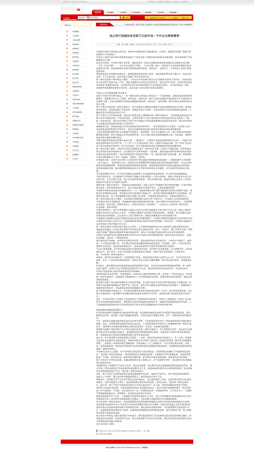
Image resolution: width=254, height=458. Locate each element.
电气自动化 (76, 99)
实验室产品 (76, 121)
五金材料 (75, 133)
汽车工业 (75, 150)
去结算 (175, 18)
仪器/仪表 (75, 65)
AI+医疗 (75, 159)
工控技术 (75, 95)
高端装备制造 (77, 87)
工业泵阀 (75, 108)
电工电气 (75, 78)
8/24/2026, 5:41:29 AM (79, 2)
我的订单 (185, 18)
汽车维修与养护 (78, 138)
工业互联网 (136, 12)
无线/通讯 (75, 91)
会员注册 (185, 2)
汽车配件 (75, 146)
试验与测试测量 (78, 104)
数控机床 (75, 57)
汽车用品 (75, 142)
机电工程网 (140, 24)
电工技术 (75, 82)
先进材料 (75, 61)
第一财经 (146, 431)
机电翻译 (75, 155)
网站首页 (98, 12)
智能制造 (75, 129)
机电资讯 (149, 24)
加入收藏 (160, 2)
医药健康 (148, 12)
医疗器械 (75, 116)
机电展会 (75, 48)
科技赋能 (110, 12)
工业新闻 (123, 12)
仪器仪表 (161, 12)
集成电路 (173, 12)
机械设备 (75, 53)
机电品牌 (75, 44)
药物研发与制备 (78, 125)
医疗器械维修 (77, 112)
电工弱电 (75, 74)
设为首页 (151, 2)
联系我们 (168, 2)
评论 (109, 431)
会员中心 (176, 2)
